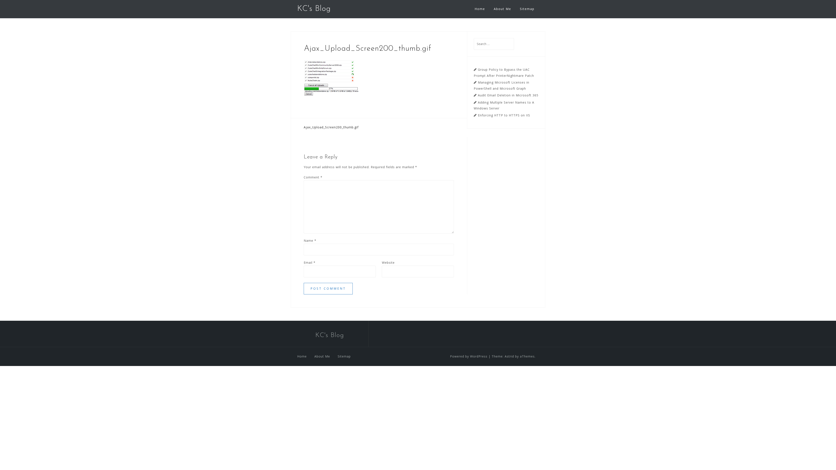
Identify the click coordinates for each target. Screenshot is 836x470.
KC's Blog (314, 9)
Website (388, 262)
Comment (313, 177)
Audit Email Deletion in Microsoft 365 (508, 95)
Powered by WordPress (468, 356)
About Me (502, 9)
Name (310, 240)
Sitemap (527, 9)
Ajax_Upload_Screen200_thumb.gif (331, 127)
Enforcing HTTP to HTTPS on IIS (504, 115)
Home (480, 9)
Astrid (509, 356)
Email (309, 262)
